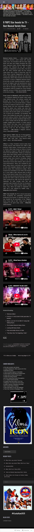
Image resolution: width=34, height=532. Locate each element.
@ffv (19, 28)
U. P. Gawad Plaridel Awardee (11, 379)
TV (14, 346)
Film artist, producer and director (11, 367)
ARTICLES (8, 346)
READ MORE (22, 92)
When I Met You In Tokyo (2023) (13, 469)
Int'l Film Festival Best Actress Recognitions (14, 378)
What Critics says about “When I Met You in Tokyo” (18, 463)
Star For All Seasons (13, 7)
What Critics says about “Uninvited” (14, 460)
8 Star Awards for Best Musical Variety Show (14, 373)
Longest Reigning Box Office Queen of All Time (15, 368)
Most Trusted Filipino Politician (11, 385)
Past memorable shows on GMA (15, 330)
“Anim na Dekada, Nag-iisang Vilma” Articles (16, 472)
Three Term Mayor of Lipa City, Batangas (13, 387)
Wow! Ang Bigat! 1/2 (23, 355)
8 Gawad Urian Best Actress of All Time (13, 381)
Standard (26, 28)
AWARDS (12, 346)
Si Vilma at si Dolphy (10, 355)
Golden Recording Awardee (10, 376)
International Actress (8, 370)
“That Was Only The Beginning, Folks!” (17, 333)
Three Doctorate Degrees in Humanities (13, 372)
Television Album (11, 314)
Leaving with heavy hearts (13, 328)
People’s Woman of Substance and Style (13, 384)
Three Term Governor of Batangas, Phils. (13, 389)
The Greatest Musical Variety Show (16, 325)
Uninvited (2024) (9, 466)
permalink (24, 346)
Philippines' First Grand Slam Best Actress (14, 382)
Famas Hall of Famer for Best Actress (13, 375)
